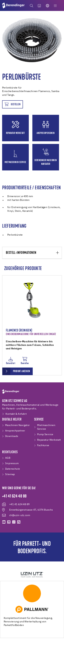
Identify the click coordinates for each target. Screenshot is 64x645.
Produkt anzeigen (21, 371)
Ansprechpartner (15, 431)
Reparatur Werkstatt (49, 440)
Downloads (11, 436)
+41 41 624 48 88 (14, 496)
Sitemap (10, 474)
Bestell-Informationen (21, 253)
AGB (7, 458)
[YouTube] (4, 522)
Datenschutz (12, 469)
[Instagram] (14, 522)
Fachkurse (43, 445)
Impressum (12, 463)
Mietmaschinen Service (46, 427)
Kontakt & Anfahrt (16, 414)
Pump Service (45, 434)
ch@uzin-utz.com (19, 515)
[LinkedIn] (9, 522)
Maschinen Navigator (17, 425)
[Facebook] (19, 522)
